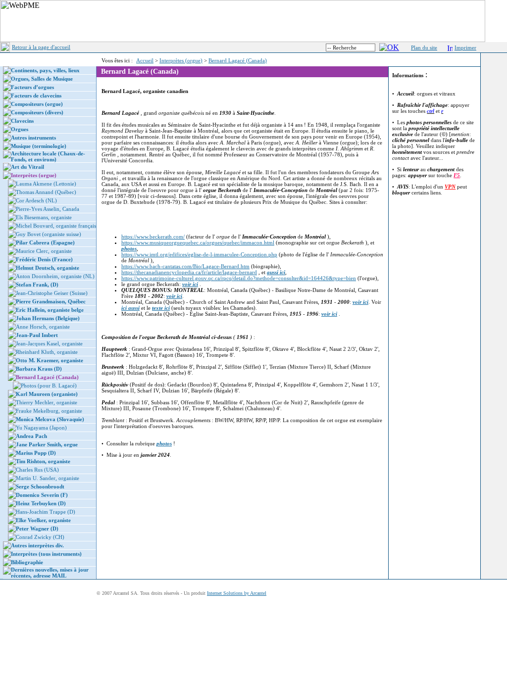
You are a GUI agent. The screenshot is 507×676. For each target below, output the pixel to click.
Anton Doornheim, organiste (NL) (55, 276)
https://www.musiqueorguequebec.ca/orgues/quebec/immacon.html (197, 242)
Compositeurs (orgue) (37, 104)
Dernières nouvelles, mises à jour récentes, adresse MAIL (50, 573)
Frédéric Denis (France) (44, 259)
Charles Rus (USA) (37, 470)
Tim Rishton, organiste (43, 461)
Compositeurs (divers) (37, 112)
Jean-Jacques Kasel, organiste (49, 343)
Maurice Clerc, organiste (44, 251)
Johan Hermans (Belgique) (48, 318)
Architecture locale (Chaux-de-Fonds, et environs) (48, 156)
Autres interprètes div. (37, 545)
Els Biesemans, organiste (44, 217)
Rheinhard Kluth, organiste (47, 352)
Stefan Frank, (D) (37, 285)
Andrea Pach (31, 436)
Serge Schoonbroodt (40, 486)
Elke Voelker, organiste (43, 520)
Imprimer (465, 47)
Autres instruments (33, 138)
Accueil (144, 60)
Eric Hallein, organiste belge (50, 310)
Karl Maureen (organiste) (47, 394)
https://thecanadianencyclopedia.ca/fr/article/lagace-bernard (189, 272)
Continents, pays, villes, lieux (45, 70)
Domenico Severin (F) (42, 495)
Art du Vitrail (27, 167)
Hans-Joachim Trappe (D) (45, 512)
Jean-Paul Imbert (37, 335)
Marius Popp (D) (36, 453)
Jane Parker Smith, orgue (47, 444)
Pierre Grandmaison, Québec (51, 301)
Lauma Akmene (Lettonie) (46, 184)
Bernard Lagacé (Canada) (237, 60)
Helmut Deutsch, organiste (47, 268)
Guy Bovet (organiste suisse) (48, 234)
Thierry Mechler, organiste (46, 402)
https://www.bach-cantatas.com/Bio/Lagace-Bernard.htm (185, 266)
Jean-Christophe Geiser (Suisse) (52, 293)
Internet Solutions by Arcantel (236, 593)
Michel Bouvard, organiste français (56, 226)
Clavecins (22, 121)
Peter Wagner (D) (37, 528)
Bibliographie (27, 562)
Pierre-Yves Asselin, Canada (47, 209)
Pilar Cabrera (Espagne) (45, 242)
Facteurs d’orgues (32, 87)
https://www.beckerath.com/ (153, 237)
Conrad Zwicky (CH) (40, 537)
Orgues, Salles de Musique (42, 79)
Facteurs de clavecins (36, 95)
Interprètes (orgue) (181, 60)
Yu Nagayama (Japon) (41, 428)
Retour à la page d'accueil (41, 47)
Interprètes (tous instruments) (46, 554)
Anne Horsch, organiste (43, 327)
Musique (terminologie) (38, 146)
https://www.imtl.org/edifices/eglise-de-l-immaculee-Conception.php (199, 254)
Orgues (19, 129)
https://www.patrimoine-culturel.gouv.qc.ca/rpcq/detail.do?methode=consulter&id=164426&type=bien (238, 278)
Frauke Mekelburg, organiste (49, 411)
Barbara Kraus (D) (39, 369)
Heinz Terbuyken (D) (41, 503)
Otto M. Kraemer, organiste (49, 360)
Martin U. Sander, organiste (47, 478)
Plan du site (424, 47)
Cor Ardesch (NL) (36, 200)
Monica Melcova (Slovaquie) (50, 419)
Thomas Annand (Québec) (46, 192)
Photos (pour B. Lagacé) (49, 385)
